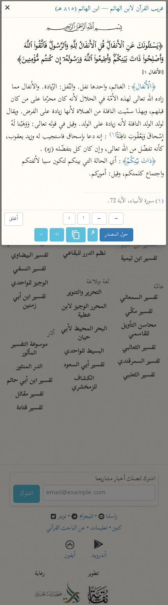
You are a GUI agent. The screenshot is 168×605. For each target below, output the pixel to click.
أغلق (13, 219)
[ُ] (93, 234)
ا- (41, 234)
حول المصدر (117, 234)
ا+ (57, 234)
